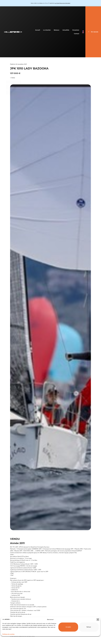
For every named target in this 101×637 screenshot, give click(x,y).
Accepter (68, 627)
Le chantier (47, 30)
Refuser (89, 627)
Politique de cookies (8, 634)
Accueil (37, 30)
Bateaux (56, 30)
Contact (76, 33)
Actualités (65, 30)
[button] (98, 619)
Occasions (75, 30)
